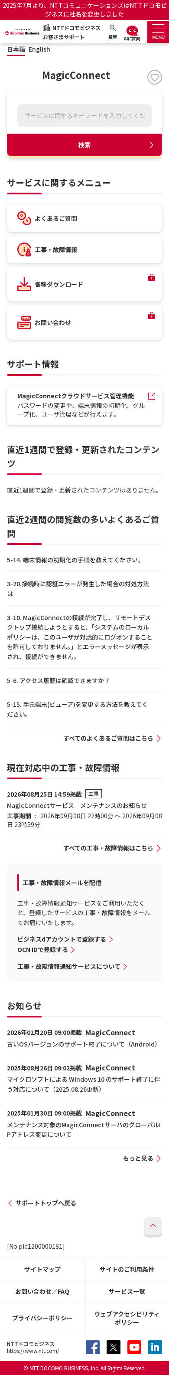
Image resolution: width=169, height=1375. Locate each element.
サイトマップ (42, 1269)
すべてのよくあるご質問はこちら (108, 738)
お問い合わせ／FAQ (42, 1291)
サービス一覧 (127, 1291)
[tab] (158, 32)
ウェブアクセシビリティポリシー (127, 1317)
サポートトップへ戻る (46, 1202)
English (39, 49)
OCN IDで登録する (42, 949)
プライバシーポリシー (42, 1317)
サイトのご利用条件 (127, 1269)
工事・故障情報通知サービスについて (68, 966)
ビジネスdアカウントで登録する (61, 939)
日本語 (16, 49)
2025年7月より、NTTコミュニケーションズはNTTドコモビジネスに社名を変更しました (85, 9)
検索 (84, 144)
